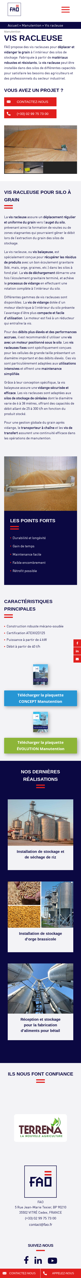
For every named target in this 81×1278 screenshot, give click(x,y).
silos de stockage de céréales (25, 398)
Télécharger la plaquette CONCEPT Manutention (41, 698)
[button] (14, 167)
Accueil (13, 25)
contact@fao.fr (40, 1224)
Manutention (31, 25)
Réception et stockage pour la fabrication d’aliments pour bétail (40, 1025)
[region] (40, 149)
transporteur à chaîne (37, 427)
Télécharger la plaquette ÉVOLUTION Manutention (40, 745)
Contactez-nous (32, 102)
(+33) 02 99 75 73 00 (32, 114)
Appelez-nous (63, 1273)
